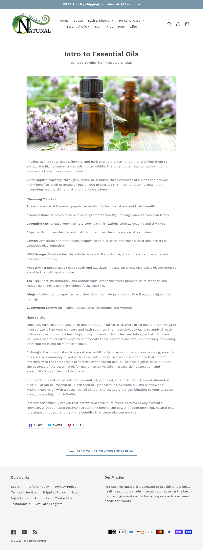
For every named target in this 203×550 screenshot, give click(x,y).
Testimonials (20, 504)
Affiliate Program (49, 504)
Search (16, 486)
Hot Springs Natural (34, 540)
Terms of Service (23, 492)
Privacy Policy (65, 486)
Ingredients (19, 498)
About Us (41, 498)
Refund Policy (38, 486)
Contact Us (63, 498)
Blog (75, 492)
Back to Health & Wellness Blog (104, 451)
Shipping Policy (54, 492)
